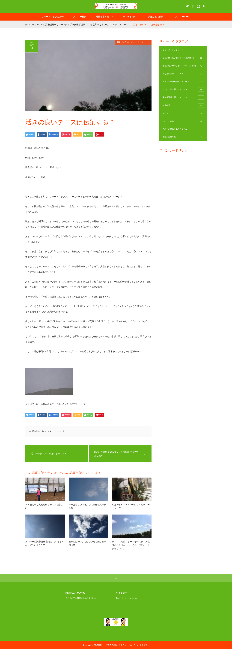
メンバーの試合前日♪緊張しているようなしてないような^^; (44, 543)
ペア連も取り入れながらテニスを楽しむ (44, 506)
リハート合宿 (182, 121)
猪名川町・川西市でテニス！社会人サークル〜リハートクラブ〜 (121, 645)
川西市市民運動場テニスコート (182, 81)
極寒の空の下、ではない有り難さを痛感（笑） (87, 543)
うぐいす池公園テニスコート (182, 89)
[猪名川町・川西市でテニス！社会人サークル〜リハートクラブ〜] (116, 6)
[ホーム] (26, 22)
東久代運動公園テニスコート (182, 97)
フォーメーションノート (182, 50)
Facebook (192, 5)
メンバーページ (182, 16)
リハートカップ (130, 16)
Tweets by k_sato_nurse (126, 598)
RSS (203, 5)
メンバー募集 (79, 16)
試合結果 (182, 105)
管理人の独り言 (182, 137)
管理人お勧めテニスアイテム (182, 129)
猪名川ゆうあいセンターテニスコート (133, 42)
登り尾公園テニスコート (182, 74)
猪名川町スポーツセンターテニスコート (182, 66)
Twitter (187, 5)
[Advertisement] (183, 202)
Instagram (198, 5)
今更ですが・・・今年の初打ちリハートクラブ (131, 506)
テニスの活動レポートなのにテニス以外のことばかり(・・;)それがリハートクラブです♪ (131, 545)
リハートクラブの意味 (53, 16)
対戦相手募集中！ (104, 16)
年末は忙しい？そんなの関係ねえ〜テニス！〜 (87, 506)
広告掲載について (116, 24)
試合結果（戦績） (157, 16)
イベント (182, 113)
